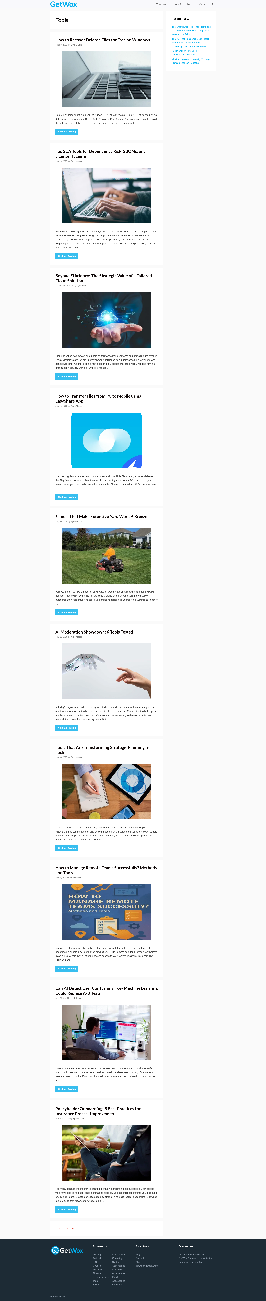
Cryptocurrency (101, 1277)
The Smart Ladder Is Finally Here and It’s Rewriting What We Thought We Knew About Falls (191, 31)
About (139, 1262)
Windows (161, 4)
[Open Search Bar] (212, 4)
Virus (202, 4)
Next (74, 1228)
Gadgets (97, 1266)
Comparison (118, 1254)
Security (97, 1254)
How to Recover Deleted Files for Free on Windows (102, 39)
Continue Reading (67, 131)
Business (97, 1269)
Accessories (118, 1266)
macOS (177, 4)
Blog (138, 1254)
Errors (190, 4)
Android (97, 1258)
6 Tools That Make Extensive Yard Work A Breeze (101, 516)
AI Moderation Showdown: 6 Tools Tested (94, 631)
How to (96, 1284)
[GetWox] (64, 4)
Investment (118, 1284)
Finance (97, 1273)
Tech (95, 1281)
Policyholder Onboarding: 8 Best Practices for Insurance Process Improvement (98, 1111)
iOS (95, 1262)
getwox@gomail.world (147, 1266)
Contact (140, 1258)
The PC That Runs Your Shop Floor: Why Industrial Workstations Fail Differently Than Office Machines (190, 43)
